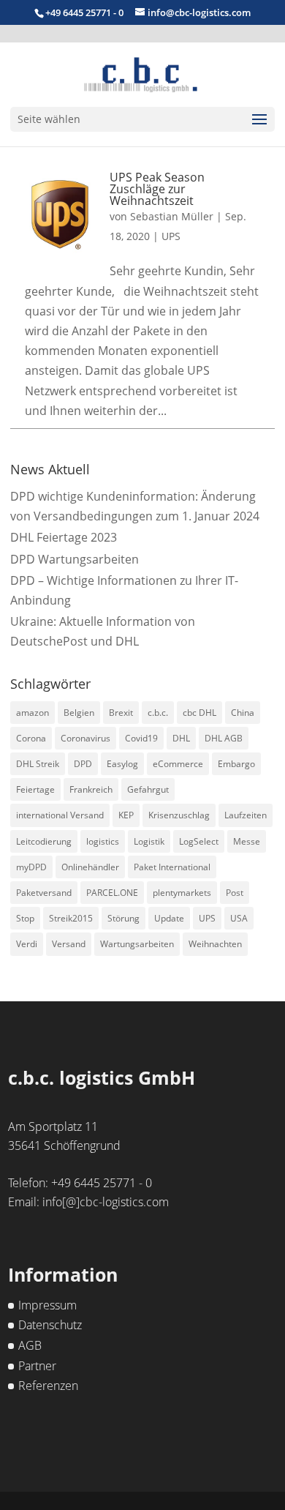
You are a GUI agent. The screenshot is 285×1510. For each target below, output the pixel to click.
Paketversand (44, 892)
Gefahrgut (148, 789)
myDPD (31, 867)
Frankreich (91, 789)
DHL (181, 738)
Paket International (172, 867)
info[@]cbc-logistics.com (105, 1202)
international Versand (60, 815)
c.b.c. (158, 712)
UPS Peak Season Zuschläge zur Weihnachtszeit (157, 189)
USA (239, 918)
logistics (102, 841)
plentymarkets (182, 892)
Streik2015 (71, 918)
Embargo (236, 764)
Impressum (47, 1305)
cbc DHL (199, 712)
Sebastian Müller (171, 216)
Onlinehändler (90, 867)
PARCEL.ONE (112, 892)
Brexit (121, 712)
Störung (123, 918)
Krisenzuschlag (179, 815)
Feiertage (35, 789)
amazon (32, 712)
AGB (30, 1345)
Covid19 (141, 738)
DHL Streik (37, 764)
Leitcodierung (44, 841)
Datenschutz (50, 1325)
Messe (246, 841)
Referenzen (48, 1386)
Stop (25, 918)
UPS (171, 236)
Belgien (79, 712)
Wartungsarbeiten (137, 944)
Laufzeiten (245, 815)
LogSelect (198, 841)
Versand (69, 944)
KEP (126, 815)
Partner (37, 1366)
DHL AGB (224, 738)
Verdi (26, 944)
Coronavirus (85, 738)
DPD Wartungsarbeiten (74, 559)
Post (234, 892)
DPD (83, 764)
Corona (31, 738)
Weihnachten (215, 944)
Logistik (149, 841)
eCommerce (178, 764)
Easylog (122, 764)
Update (169, 918)
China (242, 712)
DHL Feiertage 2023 (63, 537)
